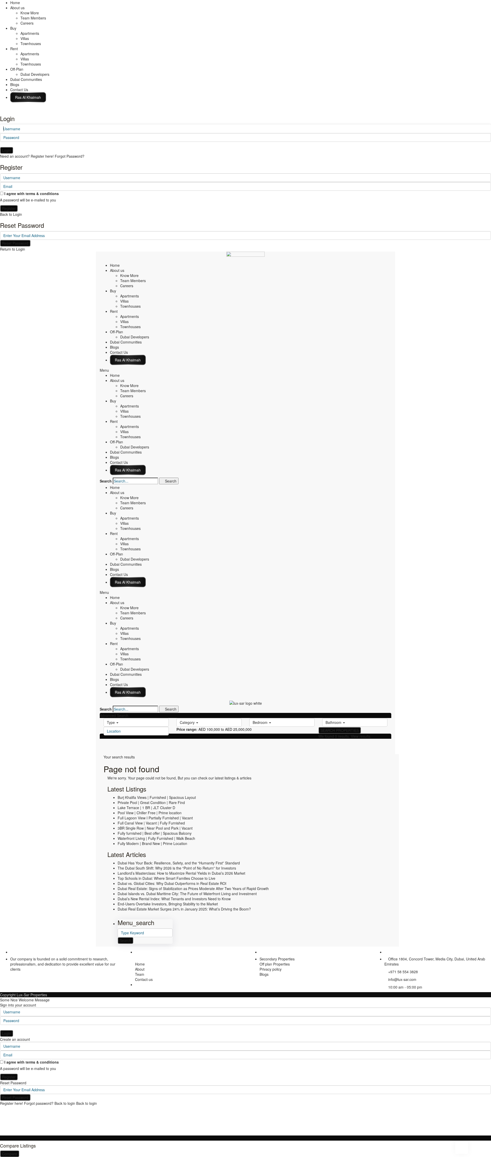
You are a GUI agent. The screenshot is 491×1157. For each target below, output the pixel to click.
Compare (9, 1153)
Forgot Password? (69, 156)
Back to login (64, 1103)
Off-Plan (16, 69)
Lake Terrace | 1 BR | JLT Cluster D (146, 807)
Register (9, 208)
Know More (29, 12)
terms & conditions (42, 193)
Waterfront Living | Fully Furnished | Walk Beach (156, 838)
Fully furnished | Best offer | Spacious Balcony (155, 833)
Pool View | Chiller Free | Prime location (150, 812)
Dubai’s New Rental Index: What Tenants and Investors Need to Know (174, 898)
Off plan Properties (275, 964)
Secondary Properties (277, 958)
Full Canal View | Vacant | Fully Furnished (151, 823)
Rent (14, 48)
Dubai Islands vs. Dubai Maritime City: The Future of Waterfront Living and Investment (187, 893)
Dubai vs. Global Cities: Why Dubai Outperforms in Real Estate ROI (172, 883)
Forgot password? (38, 1103)
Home (15, 2)
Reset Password (15, 243)
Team (139, 974)
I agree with (31, 193)
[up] (1, 1132)
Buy (13, 28)
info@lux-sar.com (402, 979)
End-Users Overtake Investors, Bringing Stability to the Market (168, 903)
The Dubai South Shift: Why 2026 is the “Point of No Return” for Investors (177, 868)
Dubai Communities (26, 79)
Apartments (29, 33)
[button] (245, 370)
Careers (27, 23)
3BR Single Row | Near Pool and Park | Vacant (155, 828)
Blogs (14, 84)
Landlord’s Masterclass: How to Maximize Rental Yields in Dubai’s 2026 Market (181, 873)
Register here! (11, 1103)
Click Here (28, 97)
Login (6, 150)
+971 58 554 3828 (403, 971)
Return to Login (12, 249)
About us (17, 7)
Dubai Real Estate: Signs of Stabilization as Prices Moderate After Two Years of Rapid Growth (193, 888)
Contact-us (144, 979)
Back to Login (11, 214)
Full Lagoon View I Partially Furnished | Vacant (155, 817)
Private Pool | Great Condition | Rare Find (151, 802)
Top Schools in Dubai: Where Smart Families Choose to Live (166, 878)
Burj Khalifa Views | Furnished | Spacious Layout (157, 797)
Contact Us (19, 89)
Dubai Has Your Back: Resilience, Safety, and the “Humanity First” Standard (179, 862)
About (139, 969)
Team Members (33, 17)
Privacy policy (271, 969)
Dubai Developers (34, 74)
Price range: (186, 729)
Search (106, 481)
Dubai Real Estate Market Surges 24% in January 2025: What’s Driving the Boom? (184, 909)
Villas (24, 38)
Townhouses (30, 43)
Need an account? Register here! (27, 156)
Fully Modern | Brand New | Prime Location (152, 843)
